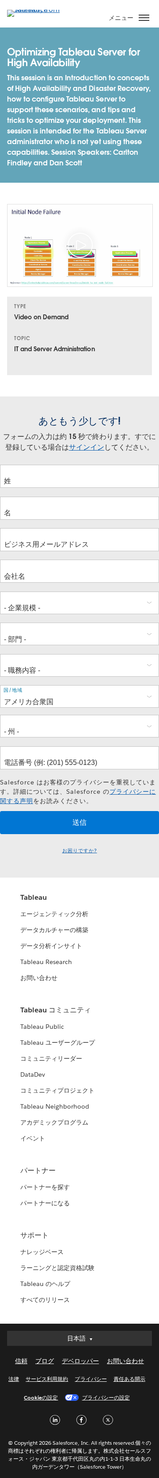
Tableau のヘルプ (45, 1284)
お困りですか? (79, 850)
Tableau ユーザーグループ (57, 1043)
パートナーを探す (45, 1187)
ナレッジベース (42, 1252)
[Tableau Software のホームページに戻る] (38, 9)
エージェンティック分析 (54, 914)
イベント (32, 1138)
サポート (34, 1235)
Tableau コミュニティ (55, 1010)
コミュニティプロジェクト (57, 1090)
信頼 (21, 1361)
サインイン (86, 447)
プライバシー (90, 1379)
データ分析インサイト (51, 946)
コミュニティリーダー (51, 1058)
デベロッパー (80, 1361)
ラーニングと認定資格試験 (57, 1268)
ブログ (44, 1361)
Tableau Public (42, 1027)
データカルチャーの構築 (54, 930)
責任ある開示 (129, 1379)
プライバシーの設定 (106, 1397)
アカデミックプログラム (54, 1122)
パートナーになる (45, 1203)
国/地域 (13, 690)
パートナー (38, 1170)
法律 (13, 1379)
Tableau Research (46, 962)
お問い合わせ (38, 978)
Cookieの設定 (41, 1397)
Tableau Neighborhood (54, 1106)
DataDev (32, 1074)
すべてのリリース (45, 1300)
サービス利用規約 (47, 1379)
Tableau (33, 897)
